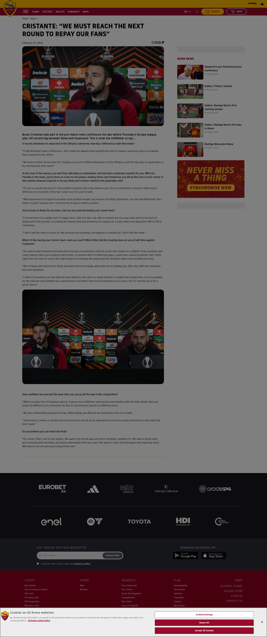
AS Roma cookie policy (39, 620)
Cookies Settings (204, 614)
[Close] (262, 622)
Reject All (204, 622)
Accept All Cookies (204, 630)
